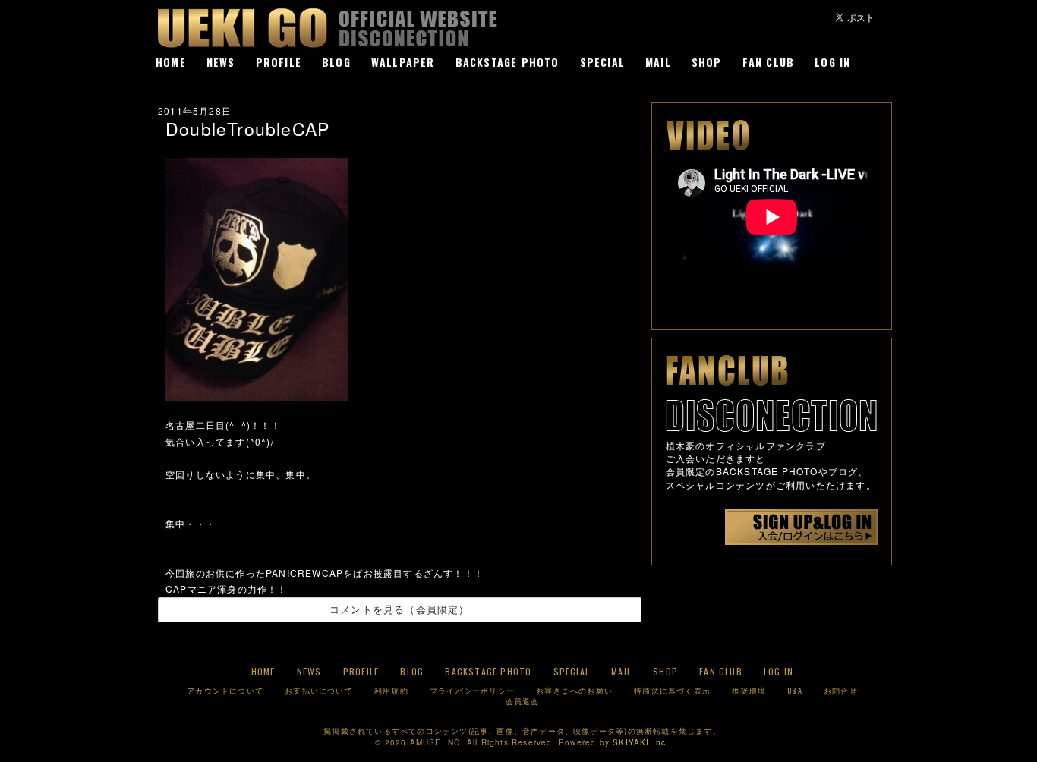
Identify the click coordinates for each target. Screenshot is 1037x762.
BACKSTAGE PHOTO (507, 62)
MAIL (658, 62)
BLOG (336, 62)
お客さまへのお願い (574, 690)
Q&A (794, 690)
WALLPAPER (403, 62)
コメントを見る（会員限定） (399, 609)
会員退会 (523, 701)
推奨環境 (749, 690)
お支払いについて (319, 690)
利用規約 (391, 690)
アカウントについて (225, 690)
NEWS (220, 62)
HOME (171, 62)
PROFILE (278, 62)
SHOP (707, 62)
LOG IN (832, 62)
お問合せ (841, 690)
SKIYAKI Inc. (641, 742)
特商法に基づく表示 (672, 690)
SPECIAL (602, 62)
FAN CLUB (768, 62)
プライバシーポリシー (472, 690)
